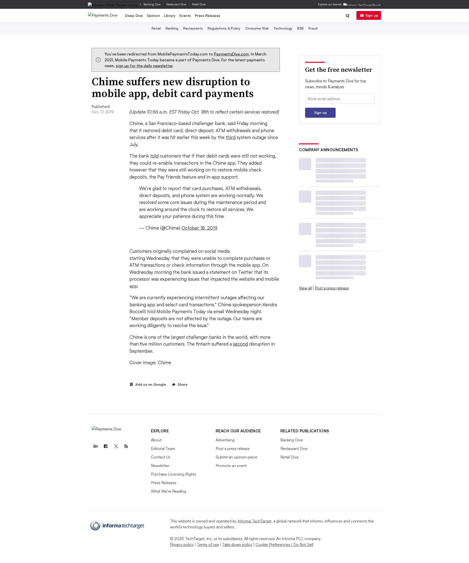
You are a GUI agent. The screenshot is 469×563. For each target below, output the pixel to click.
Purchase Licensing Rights (173, 474)
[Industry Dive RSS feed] (126, 446)
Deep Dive (134, 15)
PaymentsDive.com (231, 54)
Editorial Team (163, 448)
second (240, 344)
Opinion (153, 15)
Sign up (371, 15)
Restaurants (193, 28)
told (154, 156)
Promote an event (231, 465)
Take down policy (237, 544)
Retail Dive (198, 4)
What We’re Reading (168, 491)
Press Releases (208, 15)
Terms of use (208, 544)
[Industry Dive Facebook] (106, 446)
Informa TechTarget (254, 521)
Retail (156, 28)
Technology (283, 28)
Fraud (313, 28)
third (230, 137)
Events (185, 15)
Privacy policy (182, 544)
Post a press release (332, 288)
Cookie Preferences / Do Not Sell (284, 544)
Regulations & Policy (224, 28)
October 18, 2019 (199, 228)
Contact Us (160, 457)
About (156, 439)
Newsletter (160, 465)
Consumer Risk (257, 28)
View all (305, 288)
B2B (300, 28)
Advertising (225, 439)
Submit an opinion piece (236, 457)
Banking (172, 28)
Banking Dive (152, 4)
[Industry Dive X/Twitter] (116, 446)
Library (170, 15)
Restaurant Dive (176, 4)
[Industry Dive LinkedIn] (95, 446)
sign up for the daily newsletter (144, 65)
